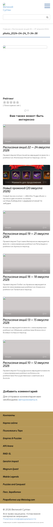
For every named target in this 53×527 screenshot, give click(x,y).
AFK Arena (8, 446)
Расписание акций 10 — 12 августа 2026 (26, 364)
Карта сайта (10, 423)
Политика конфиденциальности (19, 519)
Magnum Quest (11, 469)
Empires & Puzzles (12, 438)
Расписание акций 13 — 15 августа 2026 (26, 321)
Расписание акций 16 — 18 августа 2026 (26, 278)
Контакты (9, 415)
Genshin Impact (11, 461)
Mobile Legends (11, 476)
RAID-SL (7, 453)
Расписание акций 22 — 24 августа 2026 (26, 148)
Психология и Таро (13, 430)
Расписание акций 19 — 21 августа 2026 (26, 235)
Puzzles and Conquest (14, 484)
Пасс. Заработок (12, 492)
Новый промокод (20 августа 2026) (22, 189)
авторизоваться (27, 399)
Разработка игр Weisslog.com (19, 499)
